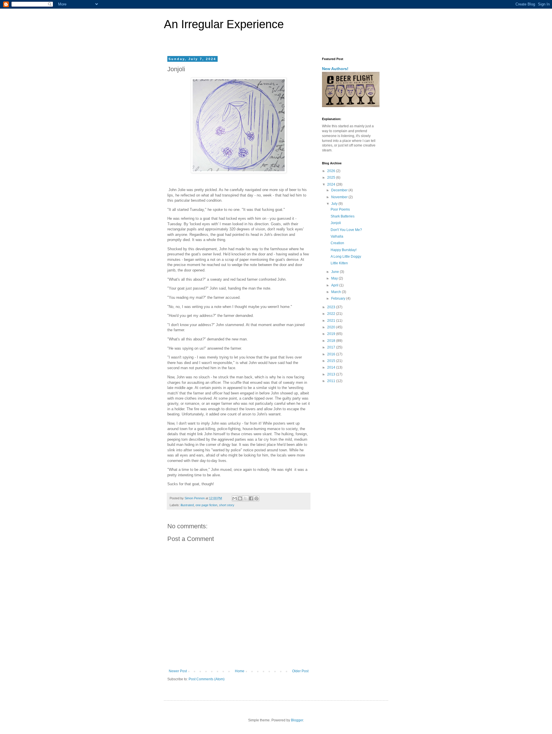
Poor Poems (340, 209)
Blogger (297, 720)
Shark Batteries (342, 216)
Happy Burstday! (343, 250)
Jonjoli (336, 223)
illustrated (187, 505)
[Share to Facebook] (251, 498)
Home (239, 671)
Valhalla (337, 236)
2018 (331, 341)
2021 (331, 321)
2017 (331, 347)
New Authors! (335, 68)
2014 (331, 367)
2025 (331, 178)
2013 (331, 374)
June (335, 272)
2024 (331, 184)
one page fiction (206, 505)
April (335, 285)
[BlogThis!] (240, 498)
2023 (331, 307)
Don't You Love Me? (346, 230)
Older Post (300, 671)
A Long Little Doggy (346, 257)
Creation (337, 243)
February (338, 298)
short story (226, 505)
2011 (331, 381)
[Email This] (234, 498)
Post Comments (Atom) (207, 679)
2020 (331, 327)
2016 (331, 354)
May (335, 278)
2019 (331, 334)
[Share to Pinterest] (256, 498)
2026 (331, 171)
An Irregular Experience (224, 24)
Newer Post (178, 671)
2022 (331, 314)
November (339, 197)
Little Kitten (339, 263)
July (334, 204)
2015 (331, 361)
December (339, 190)
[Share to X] (245, 498)
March (336, 292)
